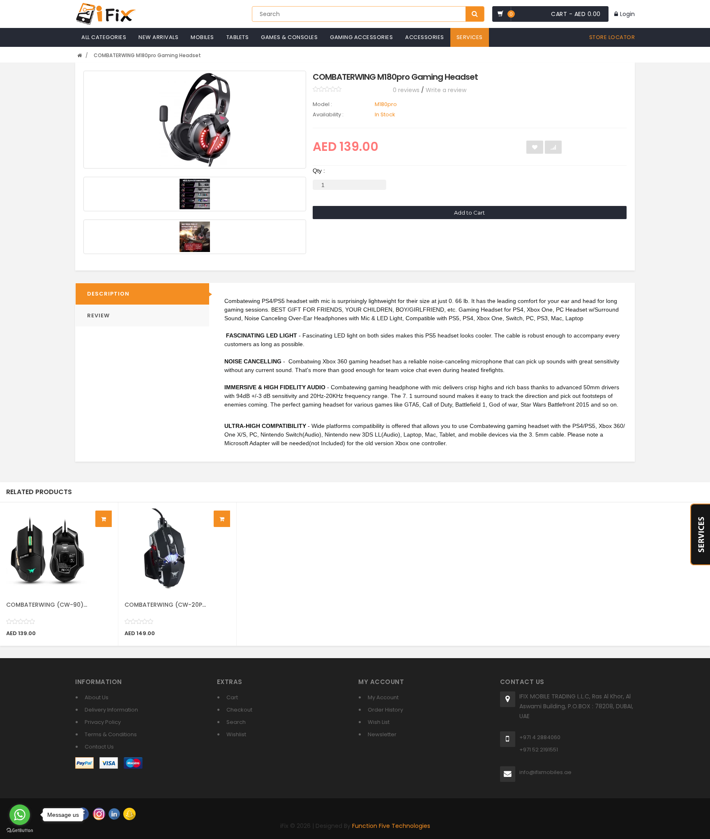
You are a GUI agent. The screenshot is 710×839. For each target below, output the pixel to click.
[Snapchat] (129, 813)
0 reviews (406, 90)
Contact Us (99, 747)
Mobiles (202, 37)
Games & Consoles (289, 37)
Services (469, 37)
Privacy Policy (103, 722)
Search (236, 722)
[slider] (327, 89)
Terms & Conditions (111, 734)
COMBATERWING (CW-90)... (46, 605)
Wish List (379, 722)
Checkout (239, 710)
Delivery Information (111, 710)
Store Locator (612, 37)
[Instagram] (99, 813)
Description (108, 294)
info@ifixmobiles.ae (545, 772)
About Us (96, 697)
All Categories (103, 37)
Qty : (319, 170)
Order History (385, 710)
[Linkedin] (114, 813)
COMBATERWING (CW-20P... (165, 605)
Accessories (424, 37)
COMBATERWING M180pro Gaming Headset (147, 55)
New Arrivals (158, 37)
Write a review (446, 90)
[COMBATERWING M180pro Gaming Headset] (194, 120)
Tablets (237, 37)
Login (627, 14)
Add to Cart (469, 212)
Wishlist (236, 734)
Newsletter (382, 734)
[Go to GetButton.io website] (20, 830)
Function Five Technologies (391, 826)
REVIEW (98, 315)
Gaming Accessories (361, 37)
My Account (383, 697)
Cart (232, 697)
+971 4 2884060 (539, 737)
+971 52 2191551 (538, 749)
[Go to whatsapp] (19, 814)
